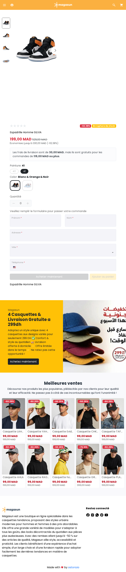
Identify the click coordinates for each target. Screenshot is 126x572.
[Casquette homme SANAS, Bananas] (63, 459)
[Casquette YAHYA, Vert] (38, 413)
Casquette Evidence (63, 431)
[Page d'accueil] (63, 5)
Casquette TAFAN (112, 431)
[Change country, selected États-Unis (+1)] (14, 267)
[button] (55, 50)
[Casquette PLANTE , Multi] (112, 459)
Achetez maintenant (23, 361)
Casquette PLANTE (112, 477)
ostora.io (73, 567)
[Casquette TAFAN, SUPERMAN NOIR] (112, 413)
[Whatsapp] (97, 515)
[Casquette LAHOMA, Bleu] (13, 413)
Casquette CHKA (87, 431)
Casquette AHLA (13, 477)
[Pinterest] (102, 515)
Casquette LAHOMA (13, 431)
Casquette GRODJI (87, 477)
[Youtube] (106, 515)
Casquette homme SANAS (63, 477)
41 (24, 171)
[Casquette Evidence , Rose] (63, 413)
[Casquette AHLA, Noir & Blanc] (13, 459)
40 (14, 171)
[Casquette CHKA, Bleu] (87, 413)
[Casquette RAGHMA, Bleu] (38, 459)
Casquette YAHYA (38, 431)
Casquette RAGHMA (38, 477)
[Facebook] (88, 515)
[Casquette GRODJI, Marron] (87, 459)
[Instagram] (93, 515)
